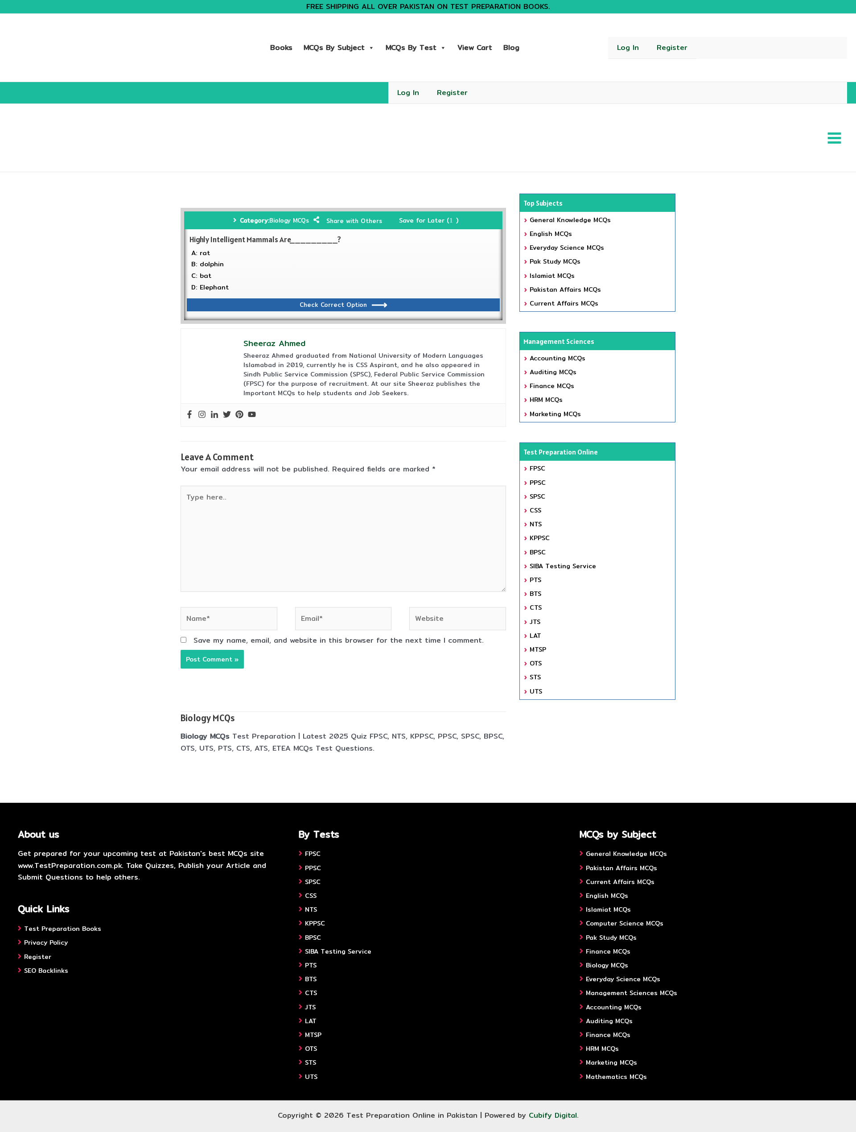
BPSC (538, 552)
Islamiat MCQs (552, 276)
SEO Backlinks (46, 970)
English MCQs (551, 234)
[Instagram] (202, 415)
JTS (535, 622)
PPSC (538, 483)
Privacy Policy (46, 942)
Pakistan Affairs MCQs (565, 289)
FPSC (537, 468)
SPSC (537, 496)
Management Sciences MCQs (631, 993)
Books (281, 47)
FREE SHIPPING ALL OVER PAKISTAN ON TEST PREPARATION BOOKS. (428, 6)
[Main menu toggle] (834, 137)
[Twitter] (227, 415)
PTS (535, 580)
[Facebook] (189, 415)
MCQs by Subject (334, 47)
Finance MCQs (552, 386)
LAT (535, 635)
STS (535, 677)
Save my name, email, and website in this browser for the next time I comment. (338, 640)
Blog (511, 47)
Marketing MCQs (555, 414)
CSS (535, 510)
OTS (536, 663)
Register (672, 47)
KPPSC (540, 538)
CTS (536, 607)
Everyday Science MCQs (567, 247)
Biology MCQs (289, 220)
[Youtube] (252, 415)
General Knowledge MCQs (570, 220)
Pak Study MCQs (555, 261)
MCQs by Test (411, 47)
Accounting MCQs (557, 358)
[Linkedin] (214, 415)
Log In (628, 47)
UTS (536, 691)
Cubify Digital (553, 1115)
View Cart (474, 47)
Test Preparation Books (62, 929)
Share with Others (354, 220)
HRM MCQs (546, 400)
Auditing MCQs (553, 372)
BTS (535, 594)
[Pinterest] (239, 415)
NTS (536, 524)
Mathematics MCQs (616, 1077)
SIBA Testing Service (563, 566)
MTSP (538, 649)
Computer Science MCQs (624, 923)
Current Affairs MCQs (564, 303)
